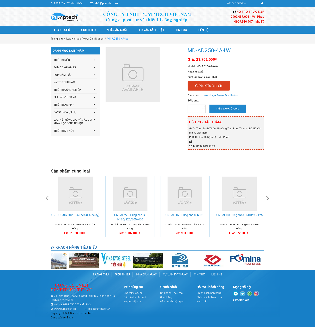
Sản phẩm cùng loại (70, 171)
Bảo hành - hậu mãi (171, 292)
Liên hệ (203, 30)
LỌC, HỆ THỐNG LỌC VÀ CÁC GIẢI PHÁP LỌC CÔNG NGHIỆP (73, 121)
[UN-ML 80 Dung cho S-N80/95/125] (239, 194)
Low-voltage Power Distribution (220, 95)
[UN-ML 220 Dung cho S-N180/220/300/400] (130, 194)
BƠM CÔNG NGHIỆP (65, 67)
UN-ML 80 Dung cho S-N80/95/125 (239, 215)
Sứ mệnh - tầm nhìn (135, 297)
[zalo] (235, 293)
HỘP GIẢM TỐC (62, 74)
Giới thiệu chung (133, 292)
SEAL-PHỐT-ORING (65, 97)
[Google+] (249, 293)
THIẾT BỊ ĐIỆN (62, 59)
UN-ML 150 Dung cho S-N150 (185, 215)
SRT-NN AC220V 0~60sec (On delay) (75, 215)
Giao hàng (166, 297)
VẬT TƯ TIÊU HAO (64, 82)
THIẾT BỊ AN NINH (64, 104)
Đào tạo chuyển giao (172, 301)
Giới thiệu (88, 30)
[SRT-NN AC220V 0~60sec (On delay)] (75, 194)
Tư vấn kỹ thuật (151, 30)
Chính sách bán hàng (209, 292)
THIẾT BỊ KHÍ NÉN (64, 130)
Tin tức (181, 30)
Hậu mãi (202, 301)
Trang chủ (62, 30)
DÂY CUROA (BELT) (65, 112)
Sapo (70, 317)
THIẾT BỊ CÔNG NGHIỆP (67, 89)
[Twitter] (242, 293)
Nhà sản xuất (117, 30)
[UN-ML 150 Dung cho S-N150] (185, 194)
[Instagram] (256, 293)
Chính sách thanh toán (210, 297)
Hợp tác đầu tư (132, 301)
